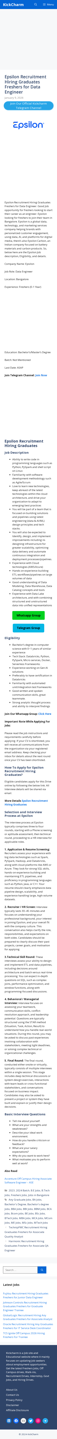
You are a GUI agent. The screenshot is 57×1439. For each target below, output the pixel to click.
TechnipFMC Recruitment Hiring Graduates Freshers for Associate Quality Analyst (26, 1232)
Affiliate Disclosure (17, 1410)
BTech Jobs (11, 1218)
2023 (12, 1190)
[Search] (42, 1270)
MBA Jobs (25, 1218)
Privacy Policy (14, 1400)
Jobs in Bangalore (38, 1195)
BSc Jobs (40, 1213)
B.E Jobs (35, 1190)
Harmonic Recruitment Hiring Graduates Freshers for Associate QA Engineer (26, 1245)
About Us (11, 1389)
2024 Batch (22, 1190)
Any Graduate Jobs (20, 1199)
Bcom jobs (17, 1213)
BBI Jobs (28, 1209)
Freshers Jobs (19, 1195)
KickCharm (13, 4)
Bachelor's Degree (15, 1204)
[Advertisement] (28, 40)
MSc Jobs (27, 1222)
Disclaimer (12, 1405)
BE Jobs (29, 1213)
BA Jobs (36, 1199)
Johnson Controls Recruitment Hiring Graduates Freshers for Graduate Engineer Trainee (25, 1306)
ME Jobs (16, 1222)
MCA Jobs (37, 1218)
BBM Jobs (40, 1209)
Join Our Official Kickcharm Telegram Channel (28, 106)
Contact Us (12, 1395)
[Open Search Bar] (35, 4)
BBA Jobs (16, 1209)
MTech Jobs (41, 1222)
